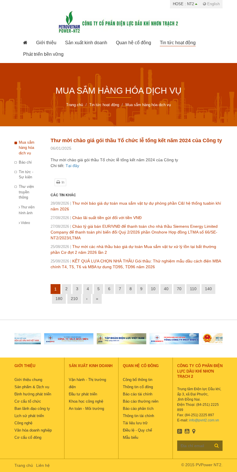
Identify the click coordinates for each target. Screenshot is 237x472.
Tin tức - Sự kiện (26, 174)
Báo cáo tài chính (137, 394)
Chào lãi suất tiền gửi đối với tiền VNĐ (96, 217)
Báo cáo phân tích (138, 408)
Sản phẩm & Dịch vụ (31, 387)
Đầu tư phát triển (83, 394)
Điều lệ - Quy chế (137, 430)
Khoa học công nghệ (86, 401)
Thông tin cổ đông (138, 387)
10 (153, 288)
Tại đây (72, 165)
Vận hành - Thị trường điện (87, 383)
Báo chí (25, 162)
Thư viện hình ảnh (27, 210)
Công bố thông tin (137, 379)
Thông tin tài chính (138, 416)
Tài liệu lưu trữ (135, 423)
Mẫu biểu (130, 437)
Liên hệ (43, 465)
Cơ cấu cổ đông (27, 437)
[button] (46, 43)
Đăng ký (217, 445)
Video (25, 223)
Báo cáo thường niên (140, 401)
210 (74, 298)
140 (208, 288)
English (213, 4)
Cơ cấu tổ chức (27, 401)
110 (193, 288)
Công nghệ (23, 423)
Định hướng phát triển (32, 394)
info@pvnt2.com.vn (204, 420)
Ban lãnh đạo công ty (32, 408)
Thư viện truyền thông (26, 191)
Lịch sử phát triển (29, 416)
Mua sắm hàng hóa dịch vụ (26, 147)
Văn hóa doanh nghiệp (33, 430)
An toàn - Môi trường (86, 408)
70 (179, 288)
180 (58, 298)
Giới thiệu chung (28, 379)
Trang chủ (23, 465)
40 (166, 288)
